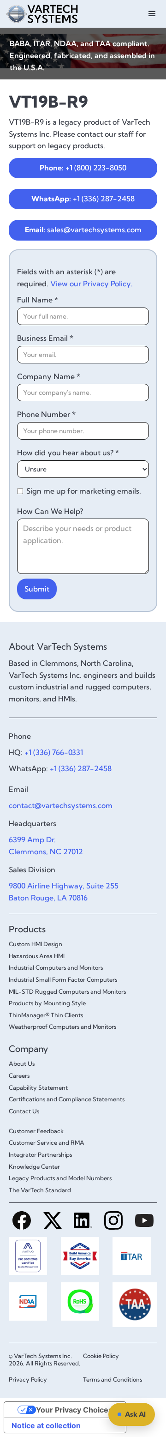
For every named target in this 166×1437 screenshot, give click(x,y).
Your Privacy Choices (74, 1409)
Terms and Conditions (112, 1379)
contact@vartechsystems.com (61, 805)
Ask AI (135, 1414)
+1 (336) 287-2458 (83, 198)
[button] (152, 14)
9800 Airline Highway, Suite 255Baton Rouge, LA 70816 (64, 891)
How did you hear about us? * (68, 452)
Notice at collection (46, 1425)
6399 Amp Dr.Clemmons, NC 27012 (46, 845)
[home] (39, 12)
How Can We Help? (50, 511)
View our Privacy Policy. (91, 283)
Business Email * (45, 338)
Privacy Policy (28, 1379)
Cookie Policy (101, 1355)
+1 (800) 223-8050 (83, 167)
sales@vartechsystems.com (83, 229)
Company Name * (48, 376)
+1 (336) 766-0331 (53, 752)
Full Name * (37, 299)
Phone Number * (46, 414)
